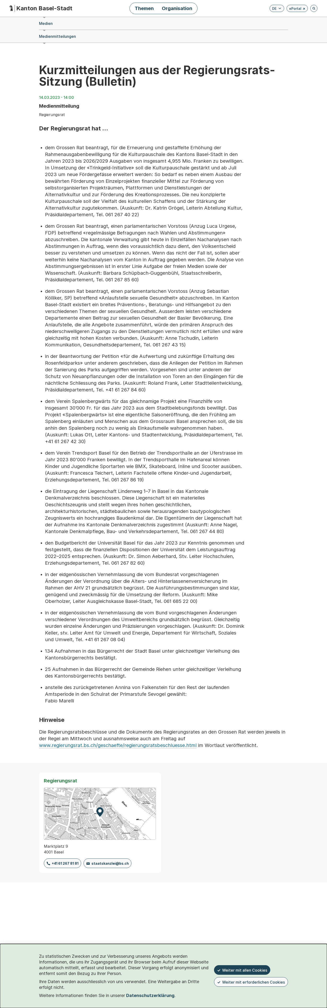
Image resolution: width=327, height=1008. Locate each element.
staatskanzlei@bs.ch (110, 863)
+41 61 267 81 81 (65, 863)
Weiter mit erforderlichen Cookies (253, 982)
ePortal (297, 9)
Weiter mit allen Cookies (244, 970)
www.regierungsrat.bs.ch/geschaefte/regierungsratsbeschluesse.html (118, 745)
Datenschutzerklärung (150, 995)
